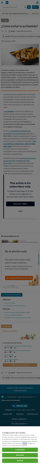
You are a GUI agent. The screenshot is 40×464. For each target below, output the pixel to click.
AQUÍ (24, 443)
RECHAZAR (20, 455)
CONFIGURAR (20, 450)
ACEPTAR (20, 460)
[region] (20, 445)
